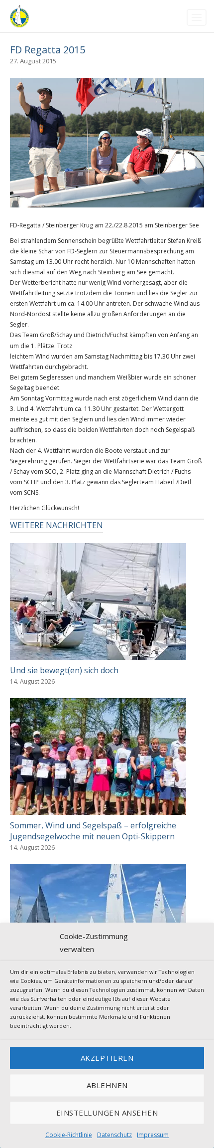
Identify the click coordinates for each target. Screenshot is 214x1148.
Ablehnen (107, 1085)
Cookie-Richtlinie (68, 1135)
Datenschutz (114, 1135)
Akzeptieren (107, 1058)
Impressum (153, 1135)
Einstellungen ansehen (107, 1113)
